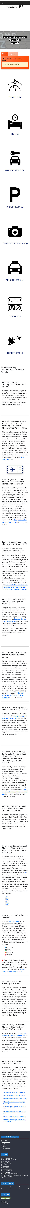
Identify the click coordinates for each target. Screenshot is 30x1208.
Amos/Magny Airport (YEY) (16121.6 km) (14, 1107)
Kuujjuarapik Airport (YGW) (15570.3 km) (14, 1112)
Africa (4, 1146)
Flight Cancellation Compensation (12, 1175)
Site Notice (4, 1201)
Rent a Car (6, 1166)
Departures (13, 54)
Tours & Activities (7, 1169)
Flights (5, 1164)
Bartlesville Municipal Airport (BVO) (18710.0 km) (14, 1120)
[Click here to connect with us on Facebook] (1, 1187)
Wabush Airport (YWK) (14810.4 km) (15, 1116)
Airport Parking (7, 1162)
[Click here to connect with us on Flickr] (19, 1187)
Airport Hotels (6, 1161)
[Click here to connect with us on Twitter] (28, 1187)
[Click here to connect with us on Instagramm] (1, 1188)
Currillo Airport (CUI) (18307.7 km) (14, 1095)
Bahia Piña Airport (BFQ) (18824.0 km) (15, 1098)
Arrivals (4, 54)
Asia (3, 1143)
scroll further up (13, 921)
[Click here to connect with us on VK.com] (28, 1188)
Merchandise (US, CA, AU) (9, 1159)
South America (6, 1142)
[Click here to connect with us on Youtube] (10, 1187)
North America (6, 1148)
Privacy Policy (4, 1203)
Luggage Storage (7, 1170)
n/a (7, 896)
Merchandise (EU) (7, 1158)
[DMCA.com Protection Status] (5, 1199)
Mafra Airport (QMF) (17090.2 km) (14, 1092)
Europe (4, 1145)
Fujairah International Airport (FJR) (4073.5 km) (14, 1102)
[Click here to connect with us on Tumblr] (10, 1188)
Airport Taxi (6, 1167)
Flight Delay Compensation (10, 1173)
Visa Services (6, 1172)
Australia (4, 1140)
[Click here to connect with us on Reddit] (19, 1188)
